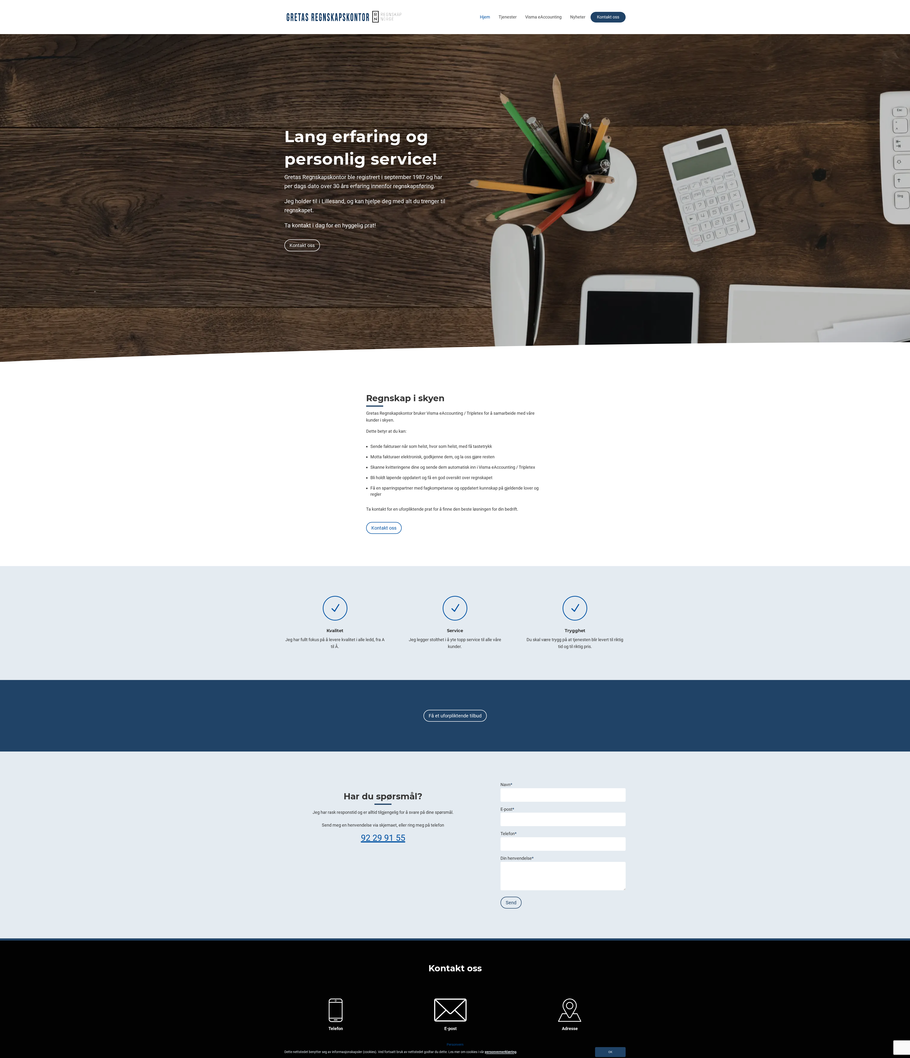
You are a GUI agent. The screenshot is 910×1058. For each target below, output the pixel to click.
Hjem (485, 16)
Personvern (455, 1045)
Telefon (508, 833)
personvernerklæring (500, 1052)
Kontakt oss (608, 16)
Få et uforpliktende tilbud (455, 716)
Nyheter (577, 16)
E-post (507, 809)
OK (610, 1052)
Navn (506, 784)
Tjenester (508, 16)
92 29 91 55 (383, 838)
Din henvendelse (517, 858)
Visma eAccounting (543, 16)
